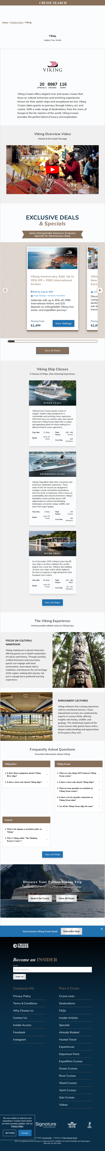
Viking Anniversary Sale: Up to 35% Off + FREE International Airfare (52, 280)
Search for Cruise (40, 898)
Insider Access (22, 1025)
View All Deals (52, 350)
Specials (64, 1025)
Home (5, 22)
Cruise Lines (16, 22)
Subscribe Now (71, 931)
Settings (10, 1133)
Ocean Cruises (68, 1068)
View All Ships (52, 602)
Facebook (19, 1032)
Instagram (19, 1039)
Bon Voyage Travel (70, 1138)
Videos (63, 1104)
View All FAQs (52, 854)
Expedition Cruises (71, 1061)
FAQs (62, 1010)
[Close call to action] (102, 929)
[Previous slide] (5, 290)
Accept (25, 1133)
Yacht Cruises (67, 1090)
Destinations (67, 1003)
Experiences (66, 1046)
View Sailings (63, 323)
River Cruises (67, 1075)
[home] (20, 946)
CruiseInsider (47, 1138)
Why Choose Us (23, 1010)
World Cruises (68, 1083)
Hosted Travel (67, 1039)
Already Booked (69, 1032)
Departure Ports (69, 1054)
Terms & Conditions (25, 1003)
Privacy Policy (22, 996)
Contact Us (20, 1017)
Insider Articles (68, 1017)
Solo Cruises (67, 1097)
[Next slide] (100, 290)
